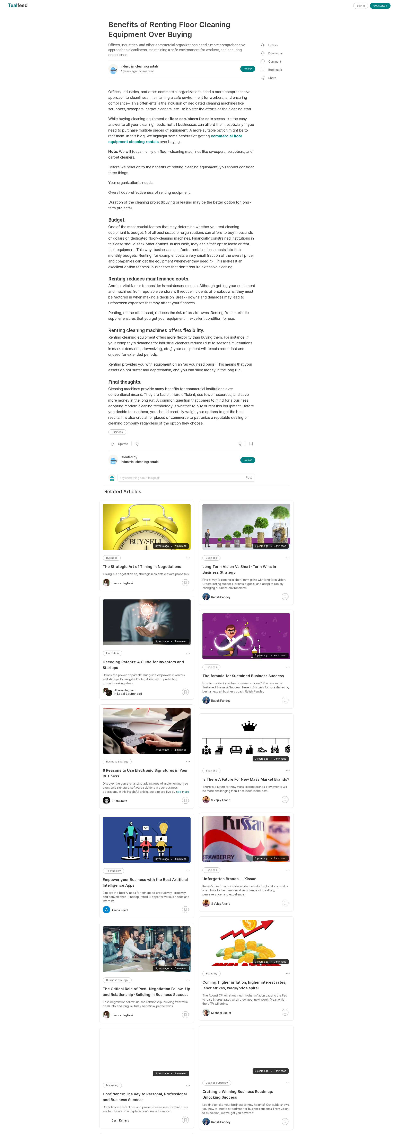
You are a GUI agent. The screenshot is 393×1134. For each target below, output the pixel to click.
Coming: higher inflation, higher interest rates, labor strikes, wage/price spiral (244, 985)
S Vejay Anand (220, 800)
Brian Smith (119, 801)
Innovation (112, 653)
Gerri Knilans (120, 1120)
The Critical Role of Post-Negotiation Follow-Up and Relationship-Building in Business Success (146, 992)
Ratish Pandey (220, 597)
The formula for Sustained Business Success (243, 676)
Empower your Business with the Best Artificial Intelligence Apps (145, 882)
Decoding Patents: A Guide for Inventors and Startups (143, 665)
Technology (113, 870)
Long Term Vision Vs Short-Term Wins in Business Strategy (239, 569)
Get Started (380, 5)
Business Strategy (217, 1082)
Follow (248, 68)
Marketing (112, 1085)
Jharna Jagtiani (122, 583)
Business (117, 432)
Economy (211, 973)
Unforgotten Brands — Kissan (229, 879)
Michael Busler (221, 1013)
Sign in (361, 5)
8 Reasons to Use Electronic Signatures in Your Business (145, 773)
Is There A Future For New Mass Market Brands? (245, 779)
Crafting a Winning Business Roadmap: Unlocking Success (237, 1094)
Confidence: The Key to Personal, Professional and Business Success (145, 1097)
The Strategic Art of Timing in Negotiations (142, 566)
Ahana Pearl (120, 910)
